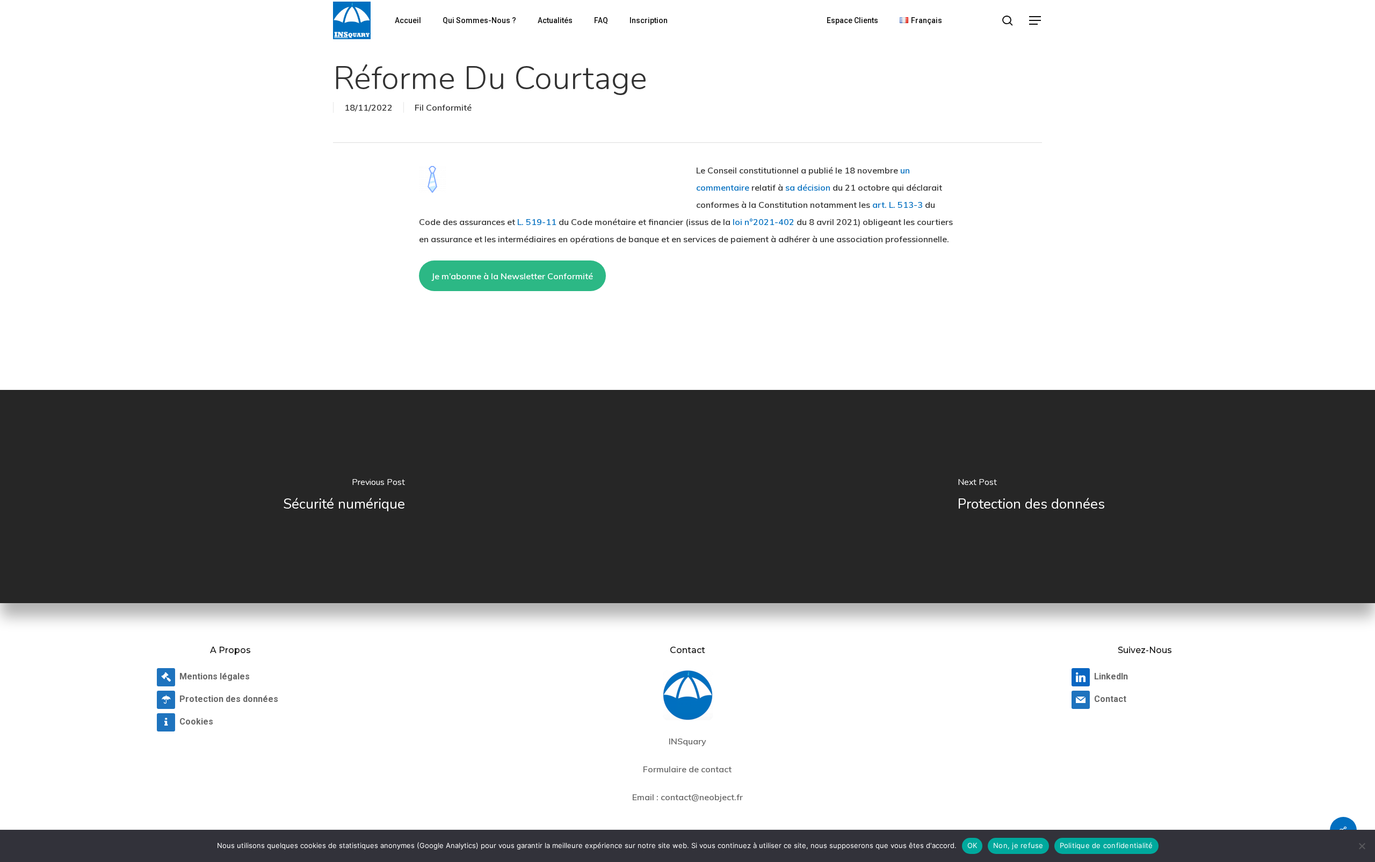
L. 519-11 (536, 221)
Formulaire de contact (687, 769)
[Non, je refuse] (1361, 846)
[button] (1035, 20)
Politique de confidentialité (1106, 845)
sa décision (807, 187)
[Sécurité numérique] (344, 496)
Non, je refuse (1018, 845)
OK (972, 845)
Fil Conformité (443, 107)
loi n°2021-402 (763, 221)
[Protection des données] (1031, 496)
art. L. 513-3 (897, 204)
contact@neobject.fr (702, 797)
